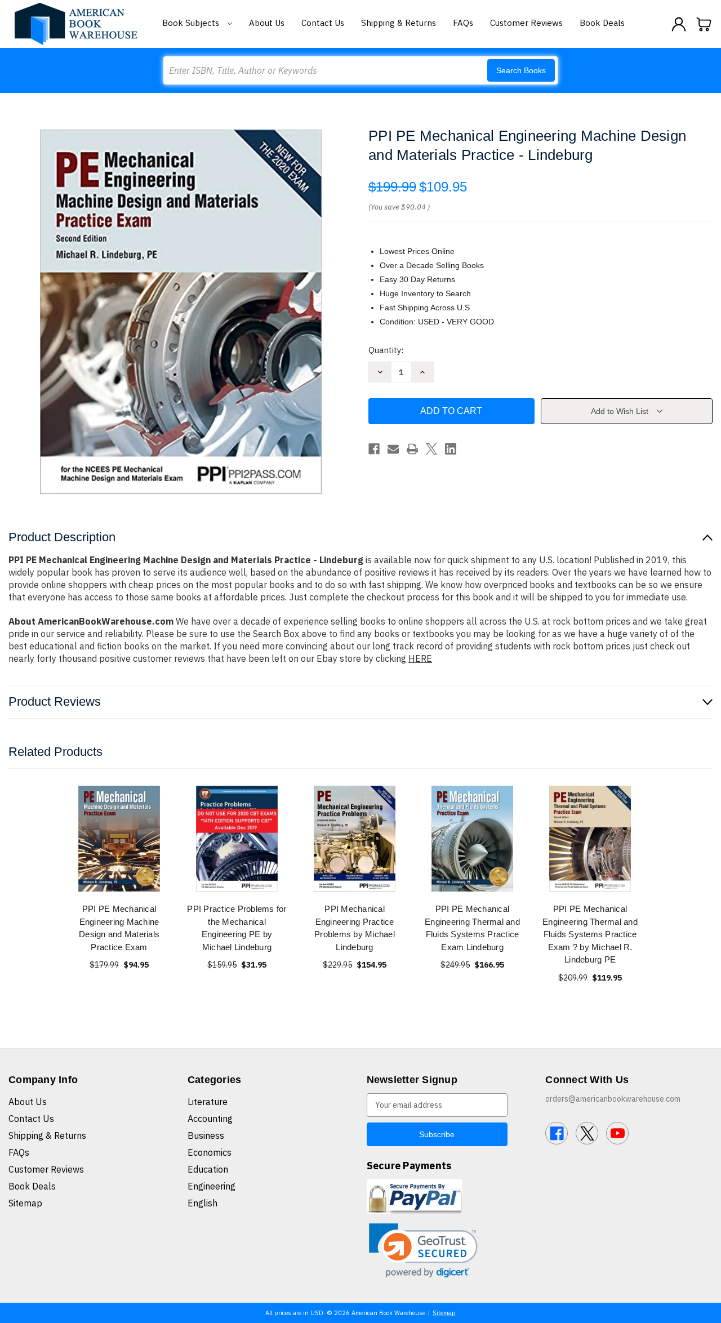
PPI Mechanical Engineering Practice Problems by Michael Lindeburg (354, 928)
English (202, 1203)
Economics (210, 1152)
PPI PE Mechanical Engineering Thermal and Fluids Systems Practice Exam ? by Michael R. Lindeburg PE (590, 934)
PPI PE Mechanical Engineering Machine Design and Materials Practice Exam (119, 928)
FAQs (463, 22)
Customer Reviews (526, 22)
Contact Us (322, 22)
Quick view (119, 838)
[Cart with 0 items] (704, 24)
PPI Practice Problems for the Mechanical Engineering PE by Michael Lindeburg (236, 928)
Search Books (521, 70)
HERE (420, 658)
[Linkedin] (450, 449)
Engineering (211, 1186)
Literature (208, 1101)
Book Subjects (191, 22)
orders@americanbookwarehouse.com (612, 1099)
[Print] (412, 449)
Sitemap (25, 1203)
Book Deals (602, 22)
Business (206, 1135)
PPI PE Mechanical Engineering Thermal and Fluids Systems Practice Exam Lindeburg (472, 928)
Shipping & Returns (398, 22)
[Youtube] (617, 1133)
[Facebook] (374, 449)
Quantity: (385, 350)
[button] (423, 1250)
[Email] (393, 449)
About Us (266, 22)
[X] (431, 449)
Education (208, 1169)
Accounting (210, 1118)
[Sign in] (678, 24)
